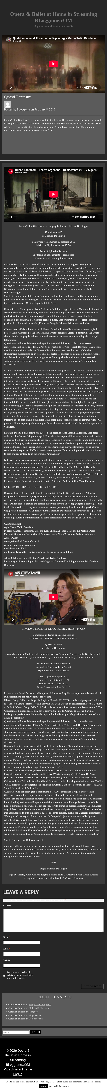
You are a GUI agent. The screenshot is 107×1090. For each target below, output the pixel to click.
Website (6, 960)
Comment (8, 905)
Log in (17, 1074)
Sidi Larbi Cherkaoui (39, 1008)
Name (6, 937)
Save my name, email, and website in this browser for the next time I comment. (20, 975)
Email (6, 949)
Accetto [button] (43, 1086)
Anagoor (33, 1011)
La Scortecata (36, 1018)
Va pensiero (35, 1015)
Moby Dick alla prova (40, 1004)
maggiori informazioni (58, 1086)
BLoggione (23, 109)
